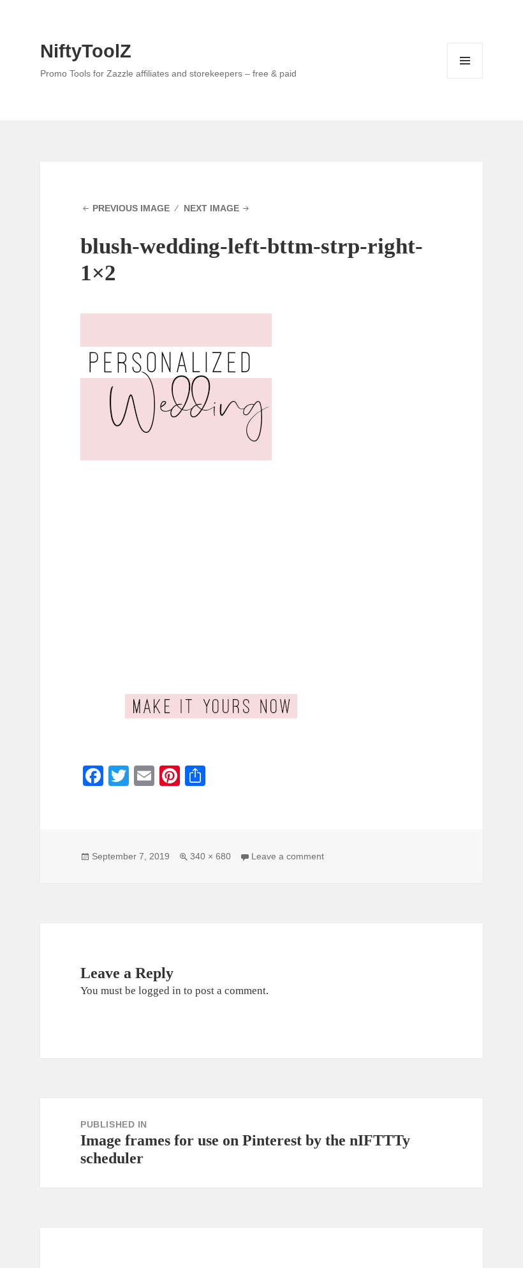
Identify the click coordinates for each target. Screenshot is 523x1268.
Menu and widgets (465, 78)
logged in (159, 991)
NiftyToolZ (85, 51)
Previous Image (131, 208)
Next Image (211, 208)
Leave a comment (287, 856)
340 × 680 (210, 856)
